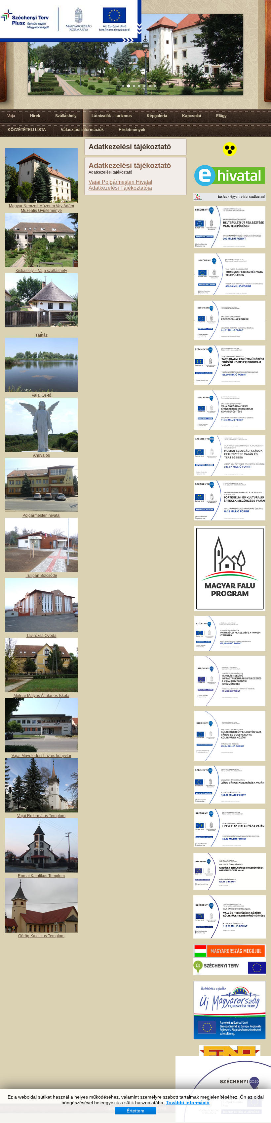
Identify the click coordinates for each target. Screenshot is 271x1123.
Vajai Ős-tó (41, 395)
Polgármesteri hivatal (41, 515)
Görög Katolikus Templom (41, 936)
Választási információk (82, 129)
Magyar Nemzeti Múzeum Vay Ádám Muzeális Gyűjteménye (41, 208)
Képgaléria (157, 116)
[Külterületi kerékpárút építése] (229, 937)
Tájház (41, 335)
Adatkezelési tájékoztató (130, 165)
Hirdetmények (132, 129)
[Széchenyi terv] (229, 974)
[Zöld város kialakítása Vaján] (229, 802)
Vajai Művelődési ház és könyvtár (41, 755)
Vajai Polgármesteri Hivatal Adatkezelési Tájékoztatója (120, 185)
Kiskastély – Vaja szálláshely (41, 270)
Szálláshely (66, 116)
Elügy (221, 116)
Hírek (35, 116)
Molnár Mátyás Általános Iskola (41, 695)
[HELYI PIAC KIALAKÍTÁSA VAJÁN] (229, 845)
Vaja (11, 116)
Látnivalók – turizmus (112, 116)
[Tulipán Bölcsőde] (41, 571)
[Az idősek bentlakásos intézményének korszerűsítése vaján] (229, 888)
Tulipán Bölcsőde (41, 575)
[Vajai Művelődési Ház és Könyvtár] (41, 811)
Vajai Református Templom (41, 815)
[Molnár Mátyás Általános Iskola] (41, 691)
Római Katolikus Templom (41, 876)
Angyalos (41, 455)
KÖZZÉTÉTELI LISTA (27, 129)
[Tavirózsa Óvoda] (41, 631)
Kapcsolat (191, 116)
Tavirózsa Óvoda (41, 635)
